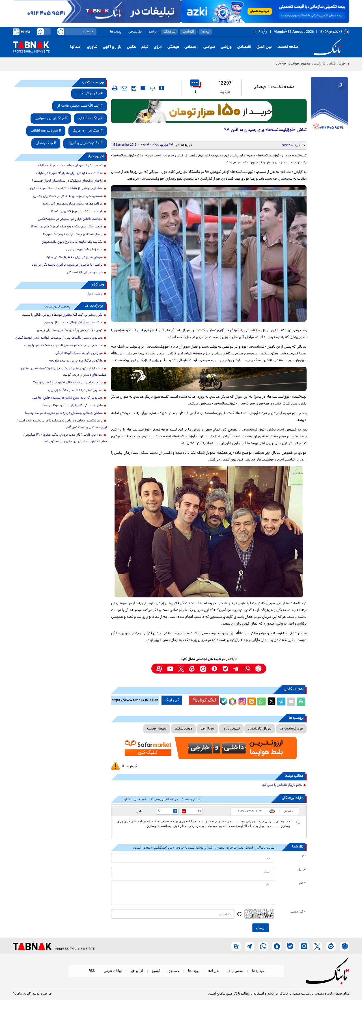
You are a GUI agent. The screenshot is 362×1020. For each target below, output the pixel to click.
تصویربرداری (231, 728)
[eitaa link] (192, 668)
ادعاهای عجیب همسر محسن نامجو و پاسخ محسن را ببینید (63, 345)
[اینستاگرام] (241, 700)
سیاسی (209, 47)
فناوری (92, 47)
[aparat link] (159, 668)
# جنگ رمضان (46, 143)
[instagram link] (203, 668)
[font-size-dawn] (143, 88)
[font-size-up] (161, 88)
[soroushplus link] (214, 668)
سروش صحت (157, 728)
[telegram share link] (281, 702)
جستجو (174, 971)
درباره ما (258, 971)
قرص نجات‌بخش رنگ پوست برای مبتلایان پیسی (70, 330)
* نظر (302, 883)
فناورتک (169, 32)
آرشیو (153, 32)
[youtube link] (170, 668)
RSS (92, 971)
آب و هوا (136, 971)
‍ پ (151, 87)
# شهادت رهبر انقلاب (46, 131)
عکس (131, 47)
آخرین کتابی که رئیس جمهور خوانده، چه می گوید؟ (305, 64)
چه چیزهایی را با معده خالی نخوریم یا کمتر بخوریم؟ (68, 382)
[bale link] (225, 668)
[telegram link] (236, 668)
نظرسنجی (135, 32)
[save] (134, 88)
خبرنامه (213, 971)
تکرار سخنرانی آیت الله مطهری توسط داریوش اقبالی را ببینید (62, 315)
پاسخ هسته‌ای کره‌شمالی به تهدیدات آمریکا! (73, 234)
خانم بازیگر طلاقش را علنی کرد (282, 785)
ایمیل (302, 869)
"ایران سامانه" (22, 994)
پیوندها (115, 32)
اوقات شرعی (113, 971)
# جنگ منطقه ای (90, 118)
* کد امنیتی (298, 911)
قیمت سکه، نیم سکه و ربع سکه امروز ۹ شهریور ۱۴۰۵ (67, 226)
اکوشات (188, 32)
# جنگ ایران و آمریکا (88, 131)
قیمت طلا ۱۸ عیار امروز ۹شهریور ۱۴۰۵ (77, 211)
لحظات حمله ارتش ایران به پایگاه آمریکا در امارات (69, 173)
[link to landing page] (328, 47)
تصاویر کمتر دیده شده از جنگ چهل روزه (75, 390)
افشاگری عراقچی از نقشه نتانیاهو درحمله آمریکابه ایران (66, 188)
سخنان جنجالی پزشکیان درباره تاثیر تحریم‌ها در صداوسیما (64, 413)
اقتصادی (244, 47)
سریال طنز (207, 728)
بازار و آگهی (112, 47)
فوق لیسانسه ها (291, 728)
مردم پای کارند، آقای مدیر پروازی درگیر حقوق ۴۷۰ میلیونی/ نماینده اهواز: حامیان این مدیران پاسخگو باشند (65, 438)
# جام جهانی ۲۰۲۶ (89, 93)
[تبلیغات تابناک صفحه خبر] (329, 105)
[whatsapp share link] (261, 702)
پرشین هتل (95, 293)
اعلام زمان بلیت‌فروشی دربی (84, 249)
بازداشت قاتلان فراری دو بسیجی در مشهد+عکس (70, 219)
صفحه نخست (288, 47)
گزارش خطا (129, 766)
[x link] (181, 668)
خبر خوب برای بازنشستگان (85, 272)
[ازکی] (265, 11)
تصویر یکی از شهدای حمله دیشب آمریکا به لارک (70, 165)
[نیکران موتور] (209, 379)
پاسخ (138, 811)
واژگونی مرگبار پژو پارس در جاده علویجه (76, 360)
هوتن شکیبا (183, 728)
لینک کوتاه (206, 700)
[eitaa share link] (251, 702)
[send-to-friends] (124, 88)
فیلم (144, 47)
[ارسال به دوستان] (291, 702)
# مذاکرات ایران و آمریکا (85, 143)
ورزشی (226, 47)
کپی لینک (172, 700)
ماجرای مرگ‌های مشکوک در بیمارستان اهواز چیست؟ (67, 181)
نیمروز (205, 32)
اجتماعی (191, 47)
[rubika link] (258, 668)
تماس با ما (235, 971)
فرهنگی (173, 47)
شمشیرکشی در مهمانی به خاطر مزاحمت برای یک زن (68, 196)
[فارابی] (209, 111)
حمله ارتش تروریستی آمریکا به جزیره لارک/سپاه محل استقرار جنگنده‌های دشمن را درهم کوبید (64, 372)
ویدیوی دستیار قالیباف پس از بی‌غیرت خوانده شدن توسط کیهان (59, 338)
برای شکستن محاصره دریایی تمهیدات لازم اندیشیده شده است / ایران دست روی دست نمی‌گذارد (61, 424)
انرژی (158, 47)
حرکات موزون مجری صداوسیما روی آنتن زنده (72, 203)
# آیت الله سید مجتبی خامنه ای (80, 106)
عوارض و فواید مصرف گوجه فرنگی (79, 353)
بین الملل (264, 47)
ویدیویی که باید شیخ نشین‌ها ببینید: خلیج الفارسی (67, 398)
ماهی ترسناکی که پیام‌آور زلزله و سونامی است (72, 405)
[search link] (60, 31)
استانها (75, 47)
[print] (115, 88)
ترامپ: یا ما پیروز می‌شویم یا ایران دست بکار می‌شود (67, 265)
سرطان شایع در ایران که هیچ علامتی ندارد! (74, 257)
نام (304, 855)
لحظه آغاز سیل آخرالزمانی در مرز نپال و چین (73, 322)
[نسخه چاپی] (301, 702)
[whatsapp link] (247, 668)
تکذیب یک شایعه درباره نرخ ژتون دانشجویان (72, 242)
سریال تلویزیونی (260, 728)
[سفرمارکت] (209, 748)
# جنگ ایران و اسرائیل (51, 118)
